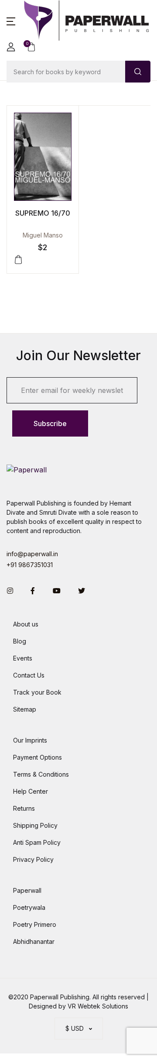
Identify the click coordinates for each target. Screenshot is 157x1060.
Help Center (30, 791)
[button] (11, 20)
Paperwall (27, 890)
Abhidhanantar (34, 941)
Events (22, 658)
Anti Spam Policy (37, 842)
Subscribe (50, 423)
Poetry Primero (34, 924)
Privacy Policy (33, 859)
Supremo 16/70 (42, 213)
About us (25, 624)
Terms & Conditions (41, 774)
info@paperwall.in (32, 554)
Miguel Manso (43, 235)
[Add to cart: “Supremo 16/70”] (18, 259)
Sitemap (24, 709)
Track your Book (37, 692)
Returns (24, 808)
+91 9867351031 (30, 564)
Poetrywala (29, 907)
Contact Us (28, 675)
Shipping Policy (35, 825)
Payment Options (37, 757)
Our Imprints (30, 740)
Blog (19, 641)
